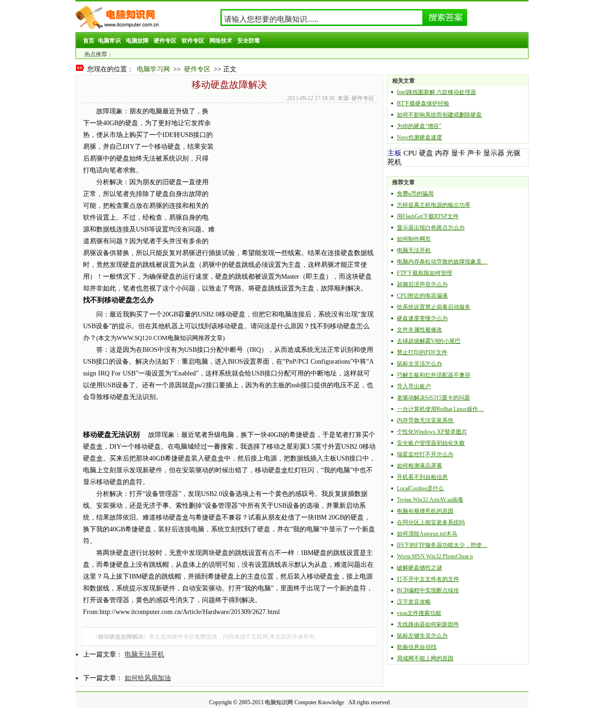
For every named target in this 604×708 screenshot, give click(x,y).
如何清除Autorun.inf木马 (427, 533)
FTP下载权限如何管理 (424, 273)
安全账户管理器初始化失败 (431, 443)
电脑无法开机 (144, 654)
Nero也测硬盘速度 (419, 137)
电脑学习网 (153, 69)
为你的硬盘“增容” (419, 126)
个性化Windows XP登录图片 (432, 431)
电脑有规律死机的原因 (425, 511)
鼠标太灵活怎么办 (419, 363)
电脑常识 (109, 40)
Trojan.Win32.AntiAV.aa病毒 (430, 499)
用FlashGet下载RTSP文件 (428, 216)
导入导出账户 (414, 386)
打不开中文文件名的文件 (428, 579)
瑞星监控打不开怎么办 (425, 454)
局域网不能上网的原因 (425, 658)
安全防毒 (248, 40)
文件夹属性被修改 (419, 329)
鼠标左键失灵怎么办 (422, 635)
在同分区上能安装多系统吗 (431, 522)
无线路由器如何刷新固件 (428, 624)
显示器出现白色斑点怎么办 (431, 227)
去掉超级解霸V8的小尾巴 (429, 341)
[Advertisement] (294, 171)
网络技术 (221, 40)
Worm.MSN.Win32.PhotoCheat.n (435, 556)
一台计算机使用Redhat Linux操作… (440, 409)
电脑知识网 (279, 702)
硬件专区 (165, 40)
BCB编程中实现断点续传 (428, 590)
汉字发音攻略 (414, 601)
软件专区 (193, 40)
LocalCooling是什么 (420, 488)
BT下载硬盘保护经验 (423, 103)
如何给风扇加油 (148, 678)
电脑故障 (137, 40)
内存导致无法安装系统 (425, 420)
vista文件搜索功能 (419, 613)
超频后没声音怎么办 (422, 284)
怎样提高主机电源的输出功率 (433, 205)
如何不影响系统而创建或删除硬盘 (439, 114)
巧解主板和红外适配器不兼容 (433, 375)
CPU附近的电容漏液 (422, 295)
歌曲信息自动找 (416, 647)
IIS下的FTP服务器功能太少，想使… (442, 545)
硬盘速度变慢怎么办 (422, 318)
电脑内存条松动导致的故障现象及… (442, 261)
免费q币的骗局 (415, 193)
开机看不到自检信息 (422, 477)
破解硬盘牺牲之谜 (419, 567)
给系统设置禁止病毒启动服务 (433, 307)
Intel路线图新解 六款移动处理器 (436, 92)
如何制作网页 (414, 239)
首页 (88, 40)
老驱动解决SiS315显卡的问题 (433, 397)
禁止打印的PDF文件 (422, 352)
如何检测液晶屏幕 (419, 465)
